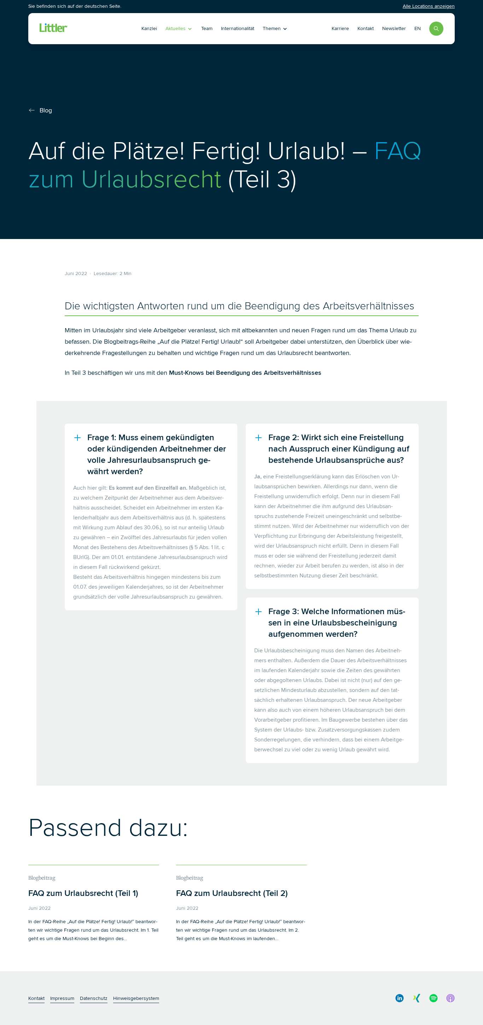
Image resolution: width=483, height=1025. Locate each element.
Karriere (340, 28)
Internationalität (237, 28)
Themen (272, 28)
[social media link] (399, 998)
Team (207, 28)
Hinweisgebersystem (136, 998)
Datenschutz (93, 998)
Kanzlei (149, 28)
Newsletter (394, 28)
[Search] (436, 29)
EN (417, 28)
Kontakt (365, 28)
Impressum (62, 998)
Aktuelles (175, 28)
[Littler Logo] (80, 28)
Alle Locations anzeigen (429, 6)
